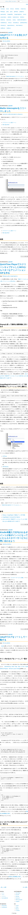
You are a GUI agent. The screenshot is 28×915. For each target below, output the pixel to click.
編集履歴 (10, 32)
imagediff (10, 14)
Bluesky (17, 908)
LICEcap (5, 456)
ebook (17, 8)
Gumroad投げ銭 (24, 100)
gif (7, 11)
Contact (17, 905)
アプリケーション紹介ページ (9, 122)
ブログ (10, 1)
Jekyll (2, 646)
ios (24, 14)
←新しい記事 (3, 887)
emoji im (23, 8)
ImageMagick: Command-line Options (11, 517)
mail (14, 19)
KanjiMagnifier (4, 907)
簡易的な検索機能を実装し (15, 876)
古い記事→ (25, 887)
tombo (9, 28)
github (16, 11)
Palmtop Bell (4, 905)
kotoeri (3, 19)
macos (8, 19)
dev (12, 8)
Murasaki (17, 896)
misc (9, 22)
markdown (4, 22)
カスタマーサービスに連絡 (17, 577)
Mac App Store (6, 124)
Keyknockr (18, 898)
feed (27, 4)
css (7, 8)
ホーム (7, 1)
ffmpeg (3, 11)
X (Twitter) (18, 910)
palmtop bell (23, 22)
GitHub (17, 907)
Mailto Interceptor (19, 899)
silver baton (19, 25)
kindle (22, 17)
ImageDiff (17, 901)
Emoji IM (17, 894)
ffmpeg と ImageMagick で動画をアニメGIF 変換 (14, 515)
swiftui (3, 28)
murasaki (16, 22)
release (3, 25)
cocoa (3, 8)
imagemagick (18, 14)
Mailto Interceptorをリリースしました (15, 76)
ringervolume (10, 25)
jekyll (9, 17)
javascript (3, 17)
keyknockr (16, 17)
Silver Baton (18, 892)
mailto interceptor (21, 19)
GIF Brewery (5, 466)
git (11, 11)
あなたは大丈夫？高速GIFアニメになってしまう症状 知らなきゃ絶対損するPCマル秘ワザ (14, 376)
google (22, 11)
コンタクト (14, 1)
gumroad (3, 14)
